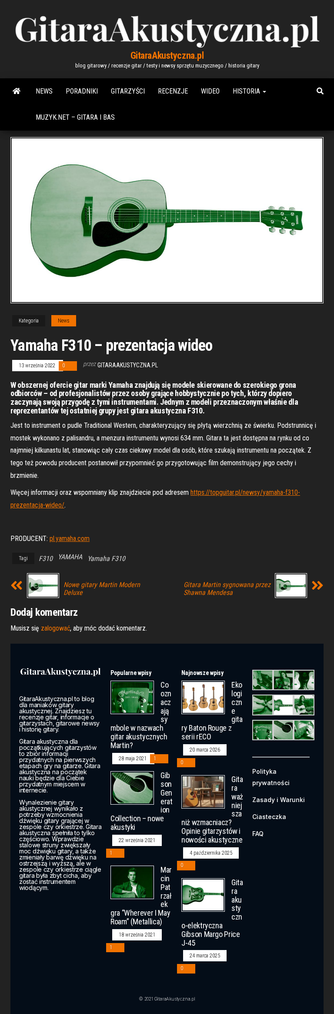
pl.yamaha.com (70, 538)
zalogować (55, 628)
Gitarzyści (128, 91)
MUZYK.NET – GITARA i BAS (75, 117)
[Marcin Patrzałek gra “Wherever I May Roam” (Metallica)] (132, 882)
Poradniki (82, 91)
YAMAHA (70, 557)
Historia (247, 91)
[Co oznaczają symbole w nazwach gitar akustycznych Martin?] (132, 697)
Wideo (210, 91)
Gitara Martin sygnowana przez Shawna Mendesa (227, 589)
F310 (46, 558)
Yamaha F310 (106, 558)
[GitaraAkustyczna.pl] (16, 91)
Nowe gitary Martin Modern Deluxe (101, 589)
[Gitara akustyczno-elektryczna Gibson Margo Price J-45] (203, 894)
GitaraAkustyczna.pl (167, 55)
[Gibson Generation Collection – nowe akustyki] (132, 787)
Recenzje (173, 91)
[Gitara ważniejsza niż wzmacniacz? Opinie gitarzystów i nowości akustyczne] (203, 791)
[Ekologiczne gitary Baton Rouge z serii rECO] (203, 697)
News (44, 91)
